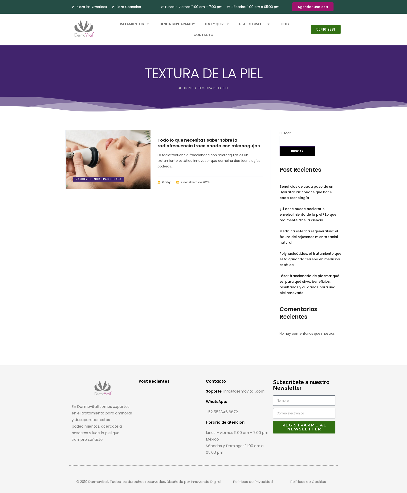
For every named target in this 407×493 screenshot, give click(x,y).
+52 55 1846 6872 (222, 412)
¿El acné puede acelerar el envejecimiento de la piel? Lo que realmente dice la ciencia (308, 215)
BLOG (284, 24)
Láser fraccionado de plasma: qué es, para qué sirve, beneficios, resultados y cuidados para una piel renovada (309, 284)
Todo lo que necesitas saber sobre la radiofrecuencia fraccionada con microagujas (209, 143)
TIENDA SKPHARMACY (177, 24)
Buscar (285, 133)
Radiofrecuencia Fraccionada (98, 179)
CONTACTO (203, 34)
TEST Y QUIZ (214, 24)
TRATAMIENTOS (131, 24)
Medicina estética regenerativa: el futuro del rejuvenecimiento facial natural (309, 237)
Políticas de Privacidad (253, 481)
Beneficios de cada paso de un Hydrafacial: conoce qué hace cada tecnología (306, 192)
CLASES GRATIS (252, 24)
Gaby (166, 182)
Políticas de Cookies (308, 481)
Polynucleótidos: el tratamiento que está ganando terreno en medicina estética (310, 259)
